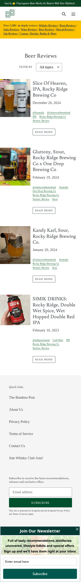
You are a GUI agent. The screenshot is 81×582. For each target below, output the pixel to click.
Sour (54, 267)
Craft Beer (58, 340)
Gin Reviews (10, 33)
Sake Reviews (11, 29)
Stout (55, 199)
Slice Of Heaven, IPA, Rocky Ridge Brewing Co (50, 89)
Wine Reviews (29, 29)
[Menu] (73, 14)
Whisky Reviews (48, 25)
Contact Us (17, 446)
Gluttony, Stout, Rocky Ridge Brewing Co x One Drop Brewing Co (54, 160)
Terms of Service (21, 434)
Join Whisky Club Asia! (26, 458)
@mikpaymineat (41, 340)
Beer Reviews (46, 29)
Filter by (25, 67)
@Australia (38, 112)
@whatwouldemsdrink (58, 112)
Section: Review (41, 120)
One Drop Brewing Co (44, 191)
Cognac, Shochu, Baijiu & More (38, 33)
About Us (16, 409)
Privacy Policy (19, 422)
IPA (34, 116)
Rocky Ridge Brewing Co (52, 116)
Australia (63, 187)
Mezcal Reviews (65, 29)
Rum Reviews (68, 25)
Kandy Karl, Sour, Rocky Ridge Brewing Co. (54, 236)
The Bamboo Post (22, 397)
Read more (44, 132)
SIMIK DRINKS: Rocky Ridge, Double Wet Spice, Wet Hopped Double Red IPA (54, 310)
